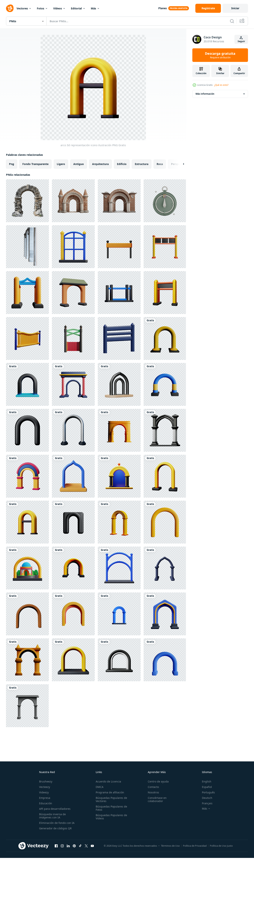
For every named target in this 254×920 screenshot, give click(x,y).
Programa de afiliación (110, 792)
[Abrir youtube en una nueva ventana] (92, 845)
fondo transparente (35, 164)
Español (207, 787)
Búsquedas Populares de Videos (111, 816)
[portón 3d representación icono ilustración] (73, 246)
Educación (45, 803)
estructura (141, 164)
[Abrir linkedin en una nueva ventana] (68, 845)
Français (207, 803)
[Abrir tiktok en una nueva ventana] (80, 845)
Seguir (241, 41)
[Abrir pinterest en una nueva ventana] (74, 845)
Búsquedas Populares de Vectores (111, 799)
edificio (122, 164)
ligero (61, 164)
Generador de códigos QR (55, 828)
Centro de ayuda (158, 781)
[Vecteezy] (10, 8)
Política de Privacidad (195, 845)
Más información (205, 93)
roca (160, 164)
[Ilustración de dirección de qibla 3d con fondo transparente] (165, 200)
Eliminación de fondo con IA (56, 823)
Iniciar (235, 8)
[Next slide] (180, 164)
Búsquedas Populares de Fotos (111, 808)
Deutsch (207, 798)
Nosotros (153, 792)
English (206, 781)
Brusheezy (45, 781)
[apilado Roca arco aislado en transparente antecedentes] (27, 200)
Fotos (40, 8)
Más (93, 8)
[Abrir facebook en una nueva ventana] (56, 845)
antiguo (78, 164)
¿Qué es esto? (221, 85)
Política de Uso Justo (221, 845)
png (11, 164)
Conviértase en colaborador (157, 799)
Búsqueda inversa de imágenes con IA (52, 815)
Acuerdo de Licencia (108, 781)
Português (208, 792)
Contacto (153, 787)
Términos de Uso (170, 845)
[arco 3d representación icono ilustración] (165, 338)
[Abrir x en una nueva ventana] (86, 845)
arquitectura (100, 164)
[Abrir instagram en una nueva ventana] (62, 845)
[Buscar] (232, 21)
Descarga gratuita (220, 55)
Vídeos (57, 8)
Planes (162, 8)
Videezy (44, 792)
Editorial (76, 8)
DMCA (99, 787)
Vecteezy (44, 787)
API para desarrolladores (55, 809)
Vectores (22, 8)
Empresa (44, 798)
